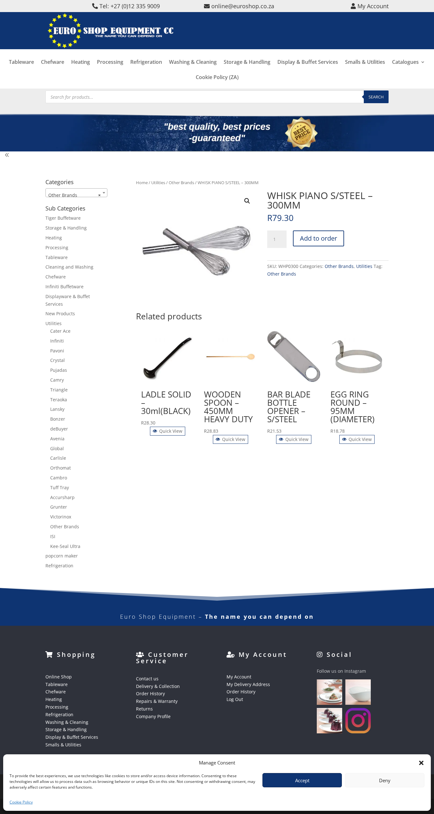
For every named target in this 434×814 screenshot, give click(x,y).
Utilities (158, 182)
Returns (144, 709)
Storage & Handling (247, 62)
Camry (57, 380)
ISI (52, 536)
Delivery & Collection (158, 686)
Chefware (52, 62)
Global (57, 448)
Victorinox (60, 517)
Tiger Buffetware (63, 218)
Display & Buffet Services (307, 62)
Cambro (58, 478)
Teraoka (58, 400)
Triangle (59, 390)
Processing (110, 62)
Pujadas (58, 370)
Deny (384, 780)
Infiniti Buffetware (64, 287)
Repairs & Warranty (157, 701)
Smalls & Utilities (365, 62)
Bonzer (57, 419)
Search (376, 97)
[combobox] (76, 192)
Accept (302, 780)
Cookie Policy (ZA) (217, 78)
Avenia (57, 439)
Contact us (147, 679)
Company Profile (153, 716)
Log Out (235, 699)
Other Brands (181, 182)
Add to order (318, 238)
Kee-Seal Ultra (65, 546)
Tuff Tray (59, 487)
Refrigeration (146, 62)
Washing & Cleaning (193, 62)
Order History (150, 694)
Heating (80, 62)
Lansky (57, 409)
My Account (239, 677)
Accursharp (62, 497)
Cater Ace (60, 331)
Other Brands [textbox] (74, 195)
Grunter (58, 507)
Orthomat (60, 468)
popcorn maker (61, 556)
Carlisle (58, 458)
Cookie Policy (21, 802)
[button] (247, 201)
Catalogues (405, 62)
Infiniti (57, 341)
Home (142, 182)
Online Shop (58, 677)
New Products (60, 313)
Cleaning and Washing (69, 267)
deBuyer (59, 429)
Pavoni (57, 351)
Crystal (57, 360)
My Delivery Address (248, 684)
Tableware (21, 62)
